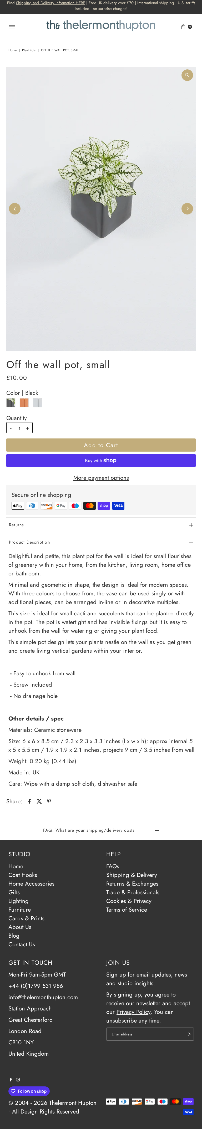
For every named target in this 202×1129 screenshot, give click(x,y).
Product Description (29, 542)
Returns (16, 525)
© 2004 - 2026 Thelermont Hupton (52, 1103)
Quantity (16, 418)
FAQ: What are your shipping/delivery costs (88, 830)
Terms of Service (126, 909)
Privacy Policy (133, 1012)
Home (12, 50)
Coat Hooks (22, 875)
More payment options (101, 477)
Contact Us (21, 944)
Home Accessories (31, 883)
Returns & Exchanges (132, 883)
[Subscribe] (187, 1034)
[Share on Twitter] (39, 800)
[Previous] (15, 208)
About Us (19, 927)
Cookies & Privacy (129, 901)
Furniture (19, 909)
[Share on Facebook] (29, 800)
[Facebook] (11, 1079)
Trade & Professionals (132, 892)
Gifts (14, 892)
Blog (13, 935)
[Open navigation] (12, 26)
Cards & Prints (26, 918)
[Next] (187, 208)
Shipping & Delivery (131, 875)
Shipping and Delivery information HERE (50, 3)
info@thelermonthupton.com (43, 997)
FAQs (112, 866)
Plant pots (29, 50)
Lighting (18, 901)
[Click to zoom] (187, 75)
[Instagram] (18, 1079)
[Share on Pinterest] (49, 800)
